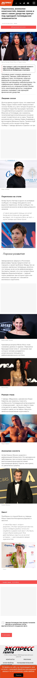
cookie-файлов (28, 671)
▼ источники (6, 635)
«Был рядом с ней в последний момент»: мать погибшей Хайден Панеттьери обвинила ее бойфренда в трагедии (18, 68)
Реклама (27, 659)
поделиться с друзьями (19, 27)
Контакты (10, 659)
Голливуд (15, 582)
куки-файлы (8, 663)
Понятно (18, 675)
